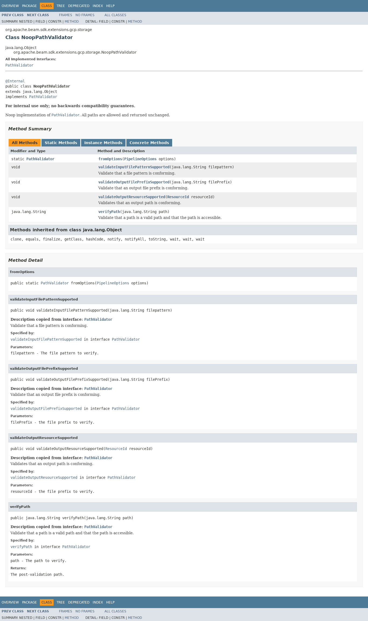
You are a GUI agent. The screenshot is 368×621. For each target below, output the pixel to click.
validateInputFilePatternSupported (133, 167)
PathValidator (19, 65)
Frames (65, 15)
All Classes (115, 15)
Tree (61, 6)
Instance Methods (103, 143)
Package (29, 6)
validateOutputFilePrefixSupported (133, 182)
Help (110, 6)
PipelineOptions (140, 159)
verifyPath (109, 212)
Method (72, 21)
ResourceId (178, 197)
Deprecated (78, 6)
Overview (10, 6)
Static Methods (61, 143)
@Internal (15, 81)
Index (98, 6)
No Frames (85, 15)
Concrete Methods (149, 143)
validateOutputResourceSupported (131, 197)
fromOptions (110, 159)
